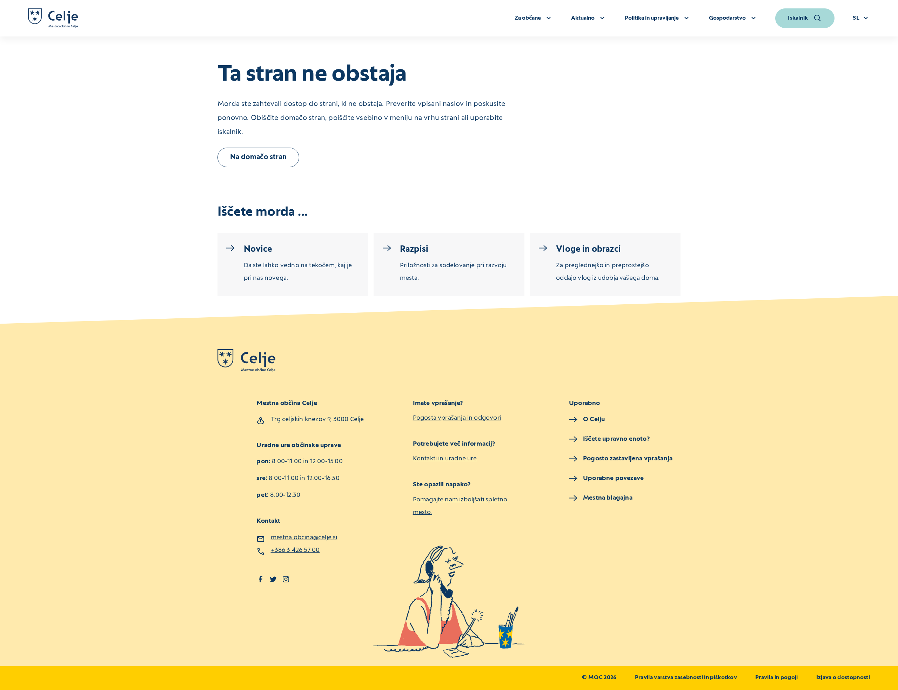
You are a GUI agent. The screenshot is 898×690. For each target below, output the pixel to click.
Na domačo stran (258, 157)
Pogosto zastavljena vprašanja (627, 459)
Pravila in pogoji (776, 678)
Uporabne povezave (613, 478)
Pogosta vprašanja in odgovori (457, 418)
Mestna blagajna (607, 498)
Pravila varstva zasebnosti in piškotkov (686, 678)
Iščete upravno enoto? (616, 439)
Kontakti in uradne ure (445, 459)
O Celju (594, 419)
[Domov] (53, 18)
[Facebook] (260, 579)
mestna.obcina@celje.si (304, 538)
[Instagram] (286, 579)
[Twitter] (273, 579)
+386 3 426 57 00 (295, 550)
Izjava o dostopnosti (843, 678)
